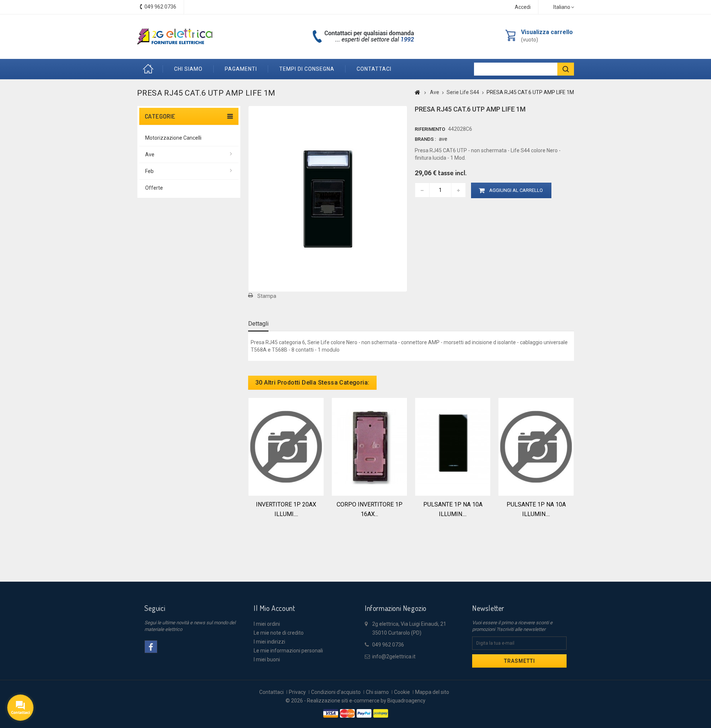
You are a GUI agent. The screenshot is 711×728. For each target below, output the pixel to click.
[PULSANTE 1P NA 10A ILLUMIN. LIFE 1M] (452, 446)
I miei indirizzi (269, 642)
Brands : (425, 139)
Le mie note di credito (279, 633)
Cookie (402, 692)
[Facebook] (151, 647)
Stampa (266, 296)
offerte (154, 188)
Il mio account (274, 608)
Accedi (523, 7)
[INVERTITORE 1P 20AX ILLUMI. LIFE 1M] (286, 446)
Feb (149, 171)
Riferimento (430, 129)
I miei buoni (267, 659)
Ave (149, 154)
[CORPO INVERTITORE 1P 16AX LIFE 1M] (369, 446)
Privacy (297, 692)
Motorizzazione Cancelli (173, 138)
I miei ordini (267, 624)
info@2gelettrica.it (393, 656)
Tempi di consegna (306, 69)
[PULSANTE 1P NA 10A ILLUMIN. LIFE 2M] (536, 446)
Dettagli (258, 323)
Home (150, 69)
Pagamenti (241, 69)
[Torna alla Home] (417, 92)
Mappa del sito (432, 692)
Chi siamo (188, 69)
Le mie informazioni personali (288, 651)
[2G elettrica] (175, 37)
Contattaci (271, 692)
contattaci (374, 69)
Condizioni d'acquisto (336, 692)
